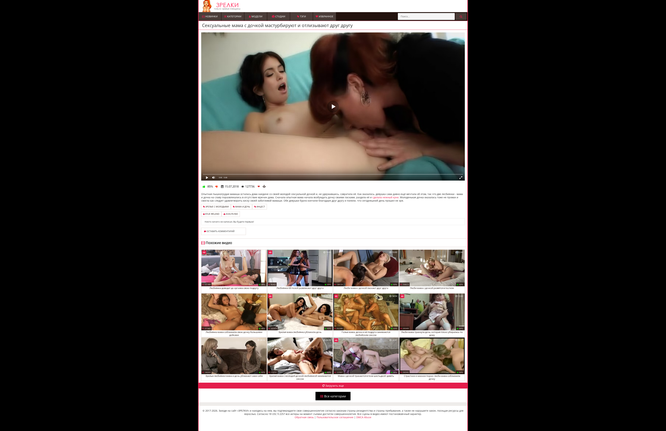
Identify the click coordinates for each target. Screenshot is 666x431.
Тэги (302, 16)
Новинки (211, 16)
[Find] (461, 16)
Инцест (260, 206)
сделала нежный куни (385, 197)
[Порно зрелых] (333, 6)
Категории (234, 16)
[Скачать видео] (264, 186)
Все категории (334, 396)
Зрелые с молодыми (217, 206)
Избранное (325, 16)
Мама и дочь (242, 206)
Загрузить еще (334, 385)
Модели (256, 16)
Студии (280, 16)
